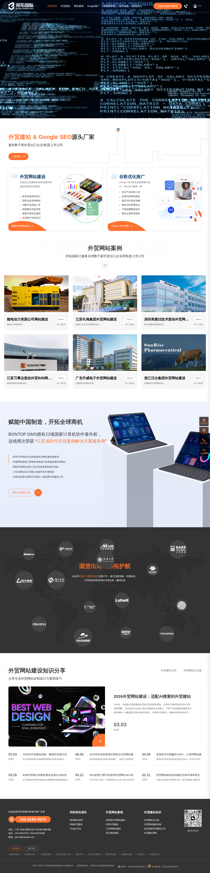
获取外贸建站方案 (21, 492)
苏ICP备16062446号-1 (137, 867)
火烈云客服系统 (94, 854)
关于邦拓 (124, 6)
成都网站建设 (126, 854)
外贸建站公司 (168, 670)
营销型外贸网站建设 (115, 820)
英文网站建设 (112, 833)
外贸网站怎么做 (193, 670)
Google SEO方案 (120, 226)
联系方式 (137, 6)
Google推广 (93, 6)
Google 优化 (75, 828)
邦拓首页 (52, 6)
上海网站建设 (45, 854)
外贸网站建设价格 (152, 824)
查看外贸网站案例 (20, 226)
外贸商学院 (109, 6)
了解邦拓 (16, 156)
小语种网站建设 (113, 828)
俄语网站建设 (111, 854)
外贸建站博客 (150, 833)
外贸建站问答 (29, 854)
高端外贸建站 (76, 824)
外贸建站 (65, 6)
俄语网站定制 (76, 820)
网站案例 (79, 6)
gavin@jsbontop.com (25, 837)
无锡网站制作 (14, 854)
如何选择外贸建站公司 (155, 828)
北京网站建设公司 (63, 854)
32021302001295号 (170, 867)
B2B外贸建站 (112, 824)
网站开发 (79, 854)
